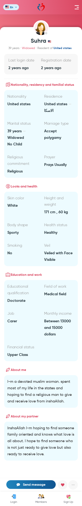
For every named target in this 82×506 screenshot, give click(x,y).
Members (41, 501)
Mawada (41, 7)
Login (13, 501)
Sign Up (68, 501)
